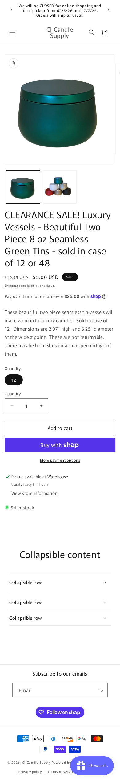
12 (13, 380)
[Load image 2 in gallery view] (60, 187)
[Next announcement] (108, 10)
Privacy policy (30, 771)
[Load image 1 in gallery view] (23, 187)
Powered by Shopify (68, 761)
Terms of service (62, 771)
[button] (12, 32)
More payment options (60, 459)
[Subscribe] (100, 690)
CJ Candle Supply (36, 761)
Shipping (11, 285)
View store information (34, 493)
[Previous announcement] (11, 10)
